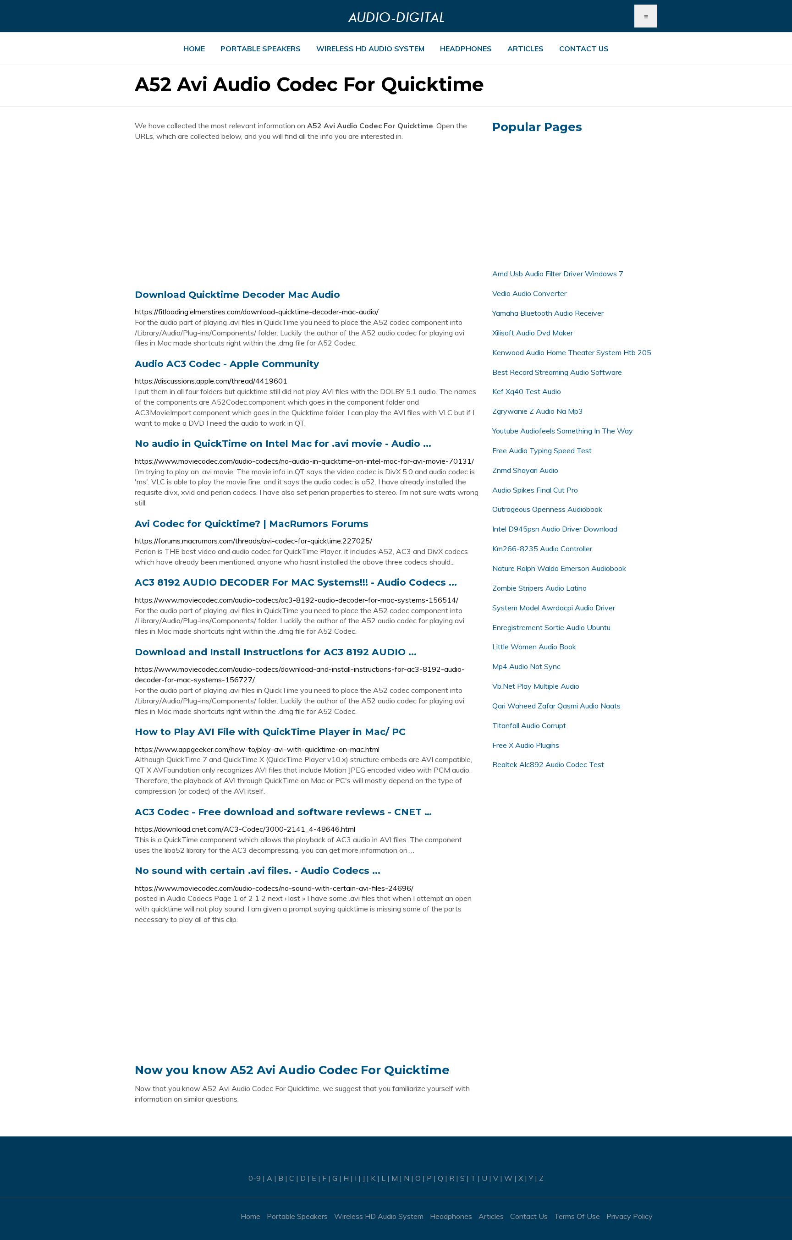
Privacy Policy (629, 1216)
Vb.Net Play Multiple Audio (535, 686)
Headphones (466, 48)
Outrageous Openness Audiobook (547, 509)
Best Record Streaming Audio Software (557, 372)
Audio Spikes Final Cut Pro (535, 489)
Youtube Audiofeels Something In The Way (562, 430)
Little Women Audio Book (534, 646)
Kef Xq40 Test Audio (526, 391)
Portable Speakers (260, 48)
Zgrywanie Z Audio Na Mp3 (537, 411)
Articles (525, 48)
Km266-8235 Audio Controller (542, 548)
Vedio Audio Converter (529, 293)
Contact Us (584, 48)
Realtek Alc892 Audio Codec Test (548, 764)
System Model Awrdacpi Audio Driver (553, 607)
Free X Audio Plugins (525, 745)
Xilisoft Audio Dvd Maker (532, 332)
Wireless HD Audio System (370, 48)
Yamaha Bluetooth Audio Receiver (548, 313)
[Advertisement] (306, 215)
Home (194, 48)
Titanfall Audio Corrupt (529, 725)
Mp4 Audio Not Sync (526, 666)
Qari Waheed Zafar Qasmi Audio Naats (556, 705)
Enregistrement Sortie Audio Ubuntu (551, 627)
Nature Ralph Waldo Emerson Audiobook (559, 568)
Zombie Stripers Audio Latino (539, 588)
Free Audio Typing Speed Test (542, 450)
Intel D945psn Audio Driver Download (554, 528)
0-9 (254, 1178)
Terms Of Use (577, 1216)
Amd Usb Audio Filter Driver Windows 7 (557, 273)
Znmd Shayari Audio (525, 470)
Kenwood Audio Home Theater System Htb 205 (571, 352)
